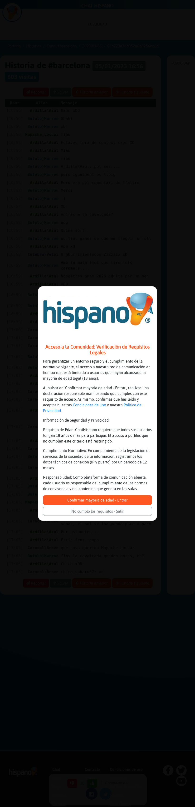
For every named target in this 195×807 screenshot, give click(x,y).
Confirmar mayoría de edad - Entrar (97, 500)
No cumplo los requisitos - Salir (97, 511)
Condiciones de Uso (89, 405)
